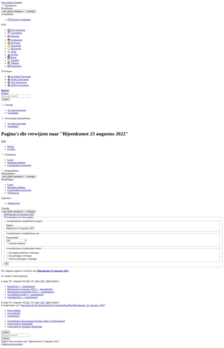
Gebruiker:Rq (14, 297)
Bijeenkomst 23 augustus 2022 (19, 214)
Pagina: (9, 225)
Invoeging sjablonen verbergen (24, 252)
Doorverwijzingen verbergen (23, 259)
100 (37, 281)
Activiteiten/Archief (16, 294)
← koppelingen (26, 286)
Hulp (3, 141)
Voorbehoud (13, 316)
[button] (3, 5)
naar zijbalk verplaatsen (12, 11)
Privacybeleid (13, 310)
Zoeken (5, 99)
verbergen (30, 11)
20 (28, 281)
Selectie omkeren (17, 243)
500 (47, 281)
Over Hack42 (13, 313)
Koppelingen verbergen (20, 255)
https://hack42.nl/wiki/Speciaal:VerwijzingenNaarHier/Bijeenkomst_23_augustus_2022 (63, 305)
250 (42, 281)
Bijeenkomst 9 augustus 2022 (21, 289)
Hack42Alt (12, 286)
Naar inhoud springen (11, 2)
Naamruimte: (12, 237)
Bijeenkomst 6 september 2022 (22, 292)
